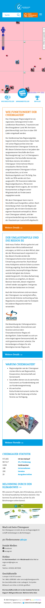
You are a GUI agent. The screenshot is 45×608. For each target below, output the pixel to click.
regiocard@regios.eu (10, 562)
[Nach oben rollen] (40, 603)
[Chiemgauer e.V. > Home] (22, 7)
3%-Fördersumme (10, 539)
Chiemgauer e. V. (14, 600)
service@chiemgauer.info (30, 579)
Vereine (21, 471)
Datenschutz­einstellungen (32, 603)
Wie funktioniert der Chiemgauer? (21, 113)
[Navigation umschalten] (41, 14)
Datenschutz (17, 603)
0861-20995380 (11, 579)
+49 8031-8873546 (14, 568)
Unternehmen (24, 468)
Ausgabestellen (25, 474)
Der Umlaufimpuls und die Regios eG (22, 239)
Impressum (7, 603)
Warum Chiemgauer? (20, 364)
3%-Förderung (24, 462)
